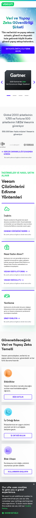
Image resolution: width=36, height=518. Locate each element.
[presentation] (2, 82)
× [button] (33, 484)
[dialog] (18, 500)
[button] (9, 94)
